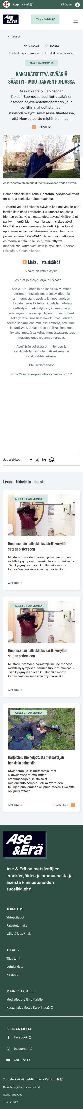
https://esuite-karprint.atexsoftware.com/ (40, 374)
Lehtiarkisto (14, 966)
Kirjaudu (12, 975)
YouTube (20, 1060)
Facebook (21, 1037)
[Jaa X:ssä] (37, 459)
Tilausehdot (10, 1102)
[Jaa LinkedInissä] (44, 459)
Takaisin (16, 36)
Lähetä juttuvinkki (18, 933)
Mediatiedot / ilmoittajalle (24, 999)
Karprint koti (21, 4)
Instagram (21, 1049)
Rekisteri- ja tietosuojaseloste (22, 1087)
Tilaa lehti (13, 958)
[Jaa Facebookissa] (31, 459)
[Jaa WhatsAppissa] (51, 459)
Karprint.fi (52, 1079)
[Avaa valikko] (76, 20)
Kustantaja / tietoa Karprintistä (28, 1007)
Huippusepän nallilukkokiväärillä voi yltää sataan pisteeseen (37, 546)
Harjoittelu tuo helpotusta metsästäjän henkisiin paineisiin (36, 760)
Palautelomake (16, 925)
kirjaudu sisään (50, 280)
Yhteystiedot (15, 917)
